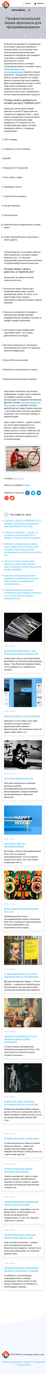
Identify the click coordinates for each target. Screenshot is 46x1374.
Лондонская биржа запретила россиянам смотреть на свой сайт (21, 1102)
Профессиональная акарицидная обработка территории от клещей (21, 1269)
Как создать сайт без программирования (14, 845)
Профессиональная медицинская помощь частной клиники (21, 1203)
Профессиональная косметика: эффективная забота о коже (20, 1236)
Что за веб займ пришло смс (18, 778)
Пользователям (39, 1362)
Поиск (28, 3)
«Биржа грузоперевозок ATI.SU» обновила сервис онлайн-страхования (20, 1039)
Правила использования (12, 1362)
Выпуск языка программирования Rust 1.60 (21, 910)
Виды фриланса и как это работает (22, 716)
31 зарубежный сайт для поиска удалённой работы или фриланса (21, 975)
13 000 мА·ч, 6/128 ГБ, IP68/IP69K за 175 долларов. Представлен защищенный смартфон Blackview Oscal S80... (22, 523)
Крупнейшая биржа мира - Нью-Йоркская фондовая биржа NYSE (21, 652)
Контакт (27, 1362)
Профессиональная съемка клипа (21, 1138)
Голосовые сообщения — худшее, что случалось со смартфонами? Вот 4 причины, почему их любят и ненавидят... (22, 535)
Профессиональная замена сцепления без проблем (18, 1170)
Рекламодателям (24, 1365)
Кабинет (40, 3)
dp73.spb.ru (19, 478)
